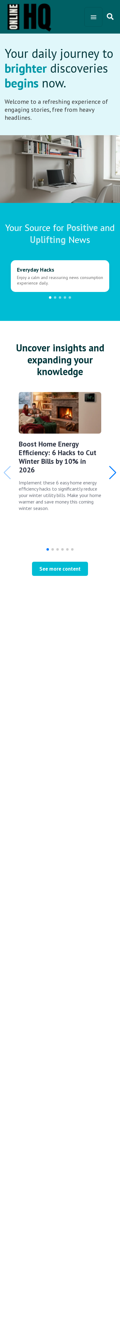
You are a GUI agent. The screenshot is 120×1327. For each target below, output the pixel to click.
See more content (60, 568)
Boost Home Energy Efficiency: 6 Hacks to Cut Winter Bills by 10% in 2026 (57, 457)
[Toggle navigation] (93, 17)
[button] (50, 297)
